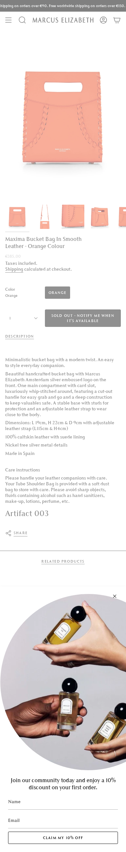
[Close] (115, 596)
